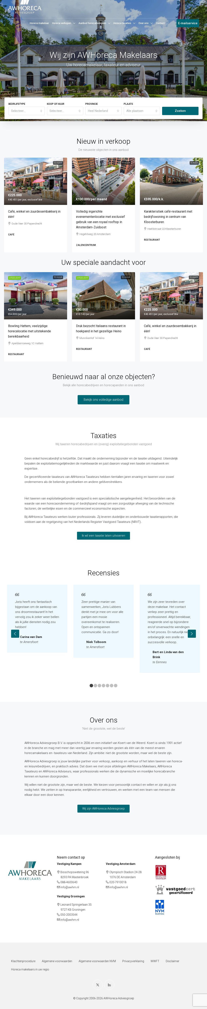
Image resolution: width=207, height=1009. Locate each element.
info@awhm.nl (69, 887)
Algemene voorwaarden (57, 961)
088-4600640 (68, 882)
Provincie (91, 104)
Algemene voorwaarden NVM (97, 961)
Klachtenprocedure (23, 961)
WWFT (155, 961)
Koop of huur (55, 104)
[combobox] (26, 111)
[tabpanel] (37, 619)
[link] (35, 181)
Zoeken (180, 111)
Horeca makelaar (39, 23)
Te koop (194, 163)
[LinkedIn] (109, 985)
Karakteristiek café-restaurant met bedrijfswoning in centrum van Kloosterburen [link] (168, 217)
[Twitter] (98, 985)
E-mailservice (187, 23)
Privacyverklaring (133, 961)
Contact (160, 23)
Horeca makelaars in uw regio (30, 969)
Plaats (128, 104)
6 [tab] (112, 686)
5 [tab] (108, 686)
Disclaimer (172, 961)
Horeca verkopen (61, 23)
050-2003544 (68, 914)
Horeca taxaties (122, 23)
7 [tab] (116, 686)
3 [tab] (99, 686)
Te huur (58, 163)
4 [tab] (103, 686)
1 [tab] (91, 686)
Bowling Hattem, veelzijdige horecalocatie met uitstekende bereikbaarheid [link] (29, 331)
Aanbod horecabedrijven (92, 23)
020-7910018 (117, 882)
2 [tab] (95, 686)
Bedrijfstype (16, 104)
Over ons (143, 23)
